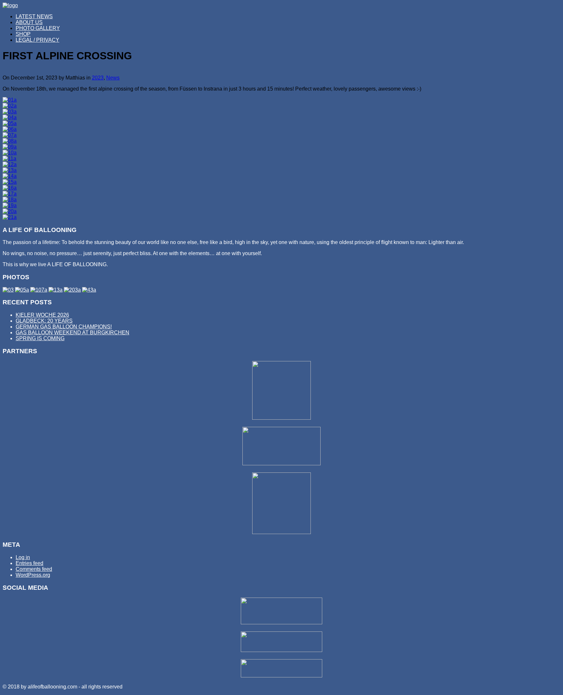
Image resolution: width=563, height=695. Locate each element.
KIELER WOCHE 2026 (42, 315)
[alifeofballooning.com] (10, 5)
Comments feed (34, 569)
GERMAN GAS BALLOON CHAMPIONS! (64, 326)
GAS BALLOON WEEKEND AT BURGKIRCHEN (72, 332)
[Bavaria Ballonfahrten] (281, 532)
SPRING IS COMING (40, 338)
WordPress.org (33, 575)
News (113, 77)
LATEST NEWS (34, 16)
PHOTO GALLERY (38, 28)
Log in (23, 557)
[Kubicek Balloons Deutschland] (281, 463)
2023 (98, 77)
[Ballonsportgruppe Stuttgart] (281, 418)
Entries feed (29, 563)
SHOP (23, 34)
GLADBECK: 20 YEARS (44, 321)
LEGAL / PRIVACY (37, 40)
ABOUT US (29, 22)
